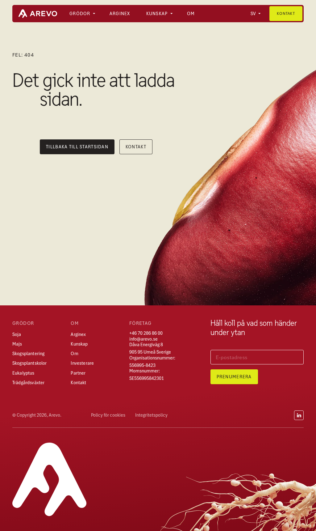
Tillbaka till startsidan (77, 147)
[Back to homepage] (38, 13)
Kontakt (286, 13)
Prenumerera (234, 377)
